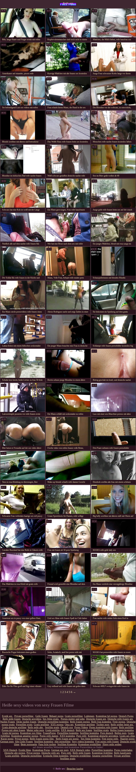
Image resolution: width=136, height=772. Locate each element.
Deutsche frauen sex (96, 719)
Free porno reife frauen (107, 741)
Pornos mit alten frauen (13, 730)
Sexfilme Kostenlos (67, 744)
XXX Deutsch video (80, 750)
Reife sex (68, 3)
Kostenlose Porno (41, 750)
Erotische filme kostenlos (55, 755)
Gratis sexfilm (52, 730)
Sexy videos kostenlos (83, 741)
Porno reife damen (49, 736)
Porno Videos (81, 727)
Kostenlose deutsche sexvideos (103, 736)
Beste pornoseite (29, 744)
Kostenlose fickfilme (102, 753)
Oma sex (69, 724)
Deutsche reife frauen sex (120, 719)
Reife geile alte (36, 727)
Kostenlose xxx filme (30, 733)
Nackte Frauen (7, 721)
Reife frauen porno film (42, 738)
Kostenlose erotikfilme (89, 744)
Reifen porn (120, 733)
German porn (7, 741)
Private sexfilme (122, 755)
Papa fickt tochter (47, 744)
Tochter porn (102, 724)
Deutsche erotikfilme (80, 755)
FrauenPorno (49, 733)
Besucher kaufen (75, 768)
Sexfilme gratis (101, 730)
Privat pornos (21, 738)
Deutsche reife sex (50, 753)
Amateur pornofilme (102, 755)
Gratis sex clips (127, 736)
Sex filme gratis (51, 719)
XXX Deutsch (10, 750)
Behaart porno (56, 716)
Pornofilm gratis (24, 724)
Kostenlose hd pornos (106, 716)
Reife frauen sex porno (67, 738)
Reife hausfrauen (122, 753)
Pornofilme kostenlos (67, 733)
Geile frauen (41, 716)
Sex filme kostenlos (90, 738)
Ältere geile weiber (111, 744)
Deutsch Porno (126, 716)
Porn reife (81, 736)
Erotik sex (7, 716)
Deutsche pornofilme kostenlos (53, 721)
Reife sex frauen (84, 730)
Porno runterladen (123, 750)
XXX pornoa (56, 724)
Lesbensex (89, 716)
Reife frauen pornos (80, 721)
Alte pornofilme (62, 741)
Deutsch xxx (67, 727)
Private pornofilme (24, 716)
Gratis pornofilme (74, 716)
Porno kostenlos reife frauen (103, 727)
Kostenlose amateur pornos (24, 736)
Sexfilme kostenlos (89, 733)
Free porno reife (110, 738)
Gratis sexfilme (41, 724)
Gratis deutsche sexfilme (14, 727)
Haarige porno (127, 738)
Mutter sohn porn (35, 730)
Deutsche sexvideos (31, 719)
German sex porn (60, 750)
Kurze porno (7, 738)
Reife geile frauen (12, 719)
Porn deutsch (106, 733)
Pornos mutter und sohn (73, 719)
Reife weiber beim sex (122, 724)
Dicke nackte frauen (26, 721)
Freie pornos (119, 721)
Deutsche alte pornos (14, 753)
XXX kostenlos (67, 736)
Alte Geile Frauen (24, 741)
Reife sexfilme (126, 727)
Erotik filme (25, 750)
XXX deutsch (67, 730)
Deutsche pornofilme (31, 755)
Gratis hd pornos (10, 733)
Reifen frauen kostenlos (122, 730)
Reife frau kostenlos (101, 721)
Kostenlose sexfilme (85, 724)
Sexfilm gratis (52, 727)
